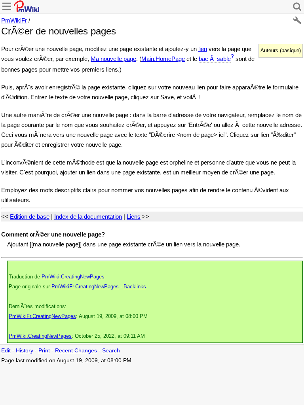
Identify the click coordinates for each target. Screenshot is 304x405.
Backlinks (135, 287)
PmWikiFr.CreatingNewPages (85, 287)
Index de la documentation (88, 216)
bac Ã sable (215, 58)
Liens (134, 216)
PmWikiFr (14, 20)
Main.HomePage (163, 58)
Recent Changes (76, 351)
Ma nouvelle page (113, 58)
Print (44, 351)
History (24, 351)
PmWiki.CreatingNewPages (73, 277)
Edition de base (29, 216)
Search (111, 351)
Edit (6, 351)
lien (202, 48)
